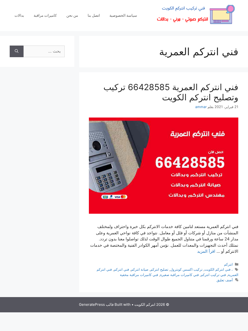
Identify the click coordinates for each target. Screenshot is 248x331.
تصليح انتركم (159, 269)
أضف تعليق (225, 280)
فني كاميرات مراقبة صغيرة (179, 275)
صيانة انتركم (139, 269)
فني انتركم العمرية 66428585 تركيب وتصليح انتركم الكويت (170, 92)
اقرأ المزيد (206, 251)
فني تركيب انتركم (213, 275)
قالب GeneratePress (96, 304)
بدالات (19, 15)
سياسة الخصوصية (123, 15)
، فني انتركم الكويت (218, 269)
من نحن (72, 15)
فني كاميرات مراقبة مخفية (139, 275)
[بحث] (16, 51)
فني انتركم (121, 269)
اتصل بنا (94, 15)
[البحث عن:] (44, 51)
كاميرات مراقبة (45, 15)
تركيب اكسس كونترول (186, 269)
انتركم (228, 264)
